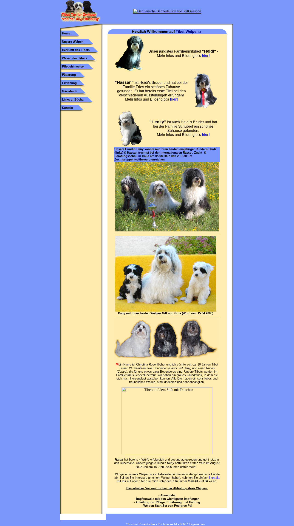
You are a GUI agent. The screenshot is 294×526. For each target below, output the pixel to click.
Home (66, 33)
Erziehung (69, 83)
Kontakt (67, 108)
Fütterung (69, 74)
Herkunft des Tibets (76, 50)
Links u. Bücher (73, 99)
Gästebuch (69, 91)
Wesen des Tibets (74, 58)
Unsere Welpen (72, 41)
